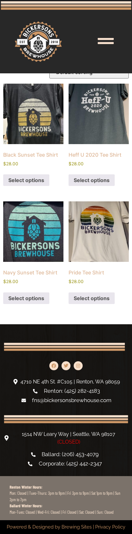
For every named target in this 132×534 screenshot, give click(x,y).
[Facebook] (53, 365)
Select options (26, 180)
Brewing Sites (77, 527)
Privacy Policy (110, 527)
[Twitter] (66, 365)
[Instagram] (78, 365)
